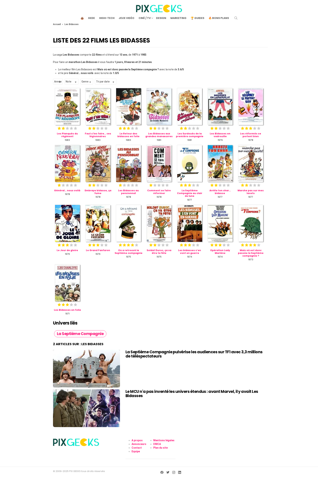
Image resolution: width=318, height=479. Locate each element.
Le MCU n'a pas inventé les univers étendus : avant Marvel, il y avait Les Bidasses (192, 394)
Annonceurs (139, 444)
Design (161, 18)
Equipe (136, 451)
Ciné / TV (145, 18)
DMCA (157, 444)
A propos (137, 440)
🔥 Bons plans (219, 18)
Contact (137, 447)
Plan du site (160, 447)
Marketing (178, 18)
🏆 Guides (197, 18)
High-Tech (106, 18)
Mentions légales (163, 440)
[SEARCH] (235, 18)
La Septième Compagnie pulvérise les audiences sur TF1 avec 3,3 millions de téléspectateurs (194, 354)
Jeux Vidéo (126, 18)
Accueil (57, 24)
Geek (91, 18)
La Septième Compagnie (80, 334)
